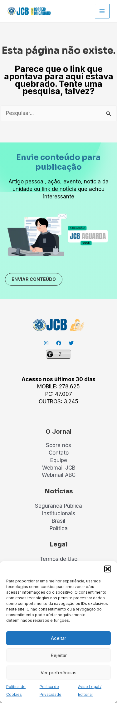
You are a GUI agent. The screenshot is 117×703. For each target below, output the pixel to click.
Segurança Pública (58, 506)
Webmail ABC (59, 475)
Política (59, 528)
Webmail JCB (58, 468)
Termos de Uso (58, 559)
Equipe (58, 460)
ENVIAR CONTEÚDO (34, 279)
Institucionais (58, 513)
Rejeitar (59, 655)
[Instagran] (46, 343)
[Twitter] (71, 343)
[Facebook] (58, 343)
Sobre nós (58, 445)
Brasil (58, 521)
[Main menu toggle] (102, 11)
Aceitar (58, 638)
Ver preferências (58, 673)
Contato (59, 453)
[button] (108, 569)
